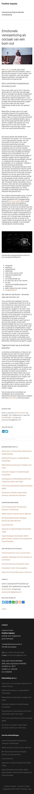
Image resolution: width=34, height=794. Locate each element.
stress (20, 138)
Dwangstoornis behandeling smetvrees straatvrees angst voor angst (16, 480)
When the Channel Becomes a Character (17, 572)
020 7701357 (9, 652)
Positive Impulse (9, 3)
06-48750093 (6, 417)
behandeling (13, 398)
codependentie (11, 290)
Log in (4, 609)
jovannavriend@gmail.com (11, 592)
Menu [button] (30, 4)
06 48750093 (19, 652)
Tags (29, 789)
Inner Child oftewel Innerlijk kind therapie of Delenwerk (14, 508)
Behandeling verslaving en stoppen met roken (16, 699)
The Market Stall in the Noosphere (14, 568)
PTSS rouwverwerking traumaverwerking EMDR (17, 719)
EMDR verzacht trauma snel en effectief (16, 514)
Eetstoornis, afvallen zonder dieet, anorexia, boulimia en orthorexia (14, 494)
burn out (8, 69)
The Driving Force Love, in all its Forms (16, 553)
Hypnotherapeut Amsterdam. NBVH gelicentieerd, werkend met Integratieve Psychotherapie (17, 539)
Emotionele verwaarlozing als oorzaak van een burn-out (14, 37)
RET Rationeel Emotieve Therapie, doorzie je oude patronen (14, 519)
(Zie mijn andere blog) (16, 201)
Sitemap (24, 789)
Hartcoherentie (7, 525)
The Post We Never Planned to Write (15, 564)
